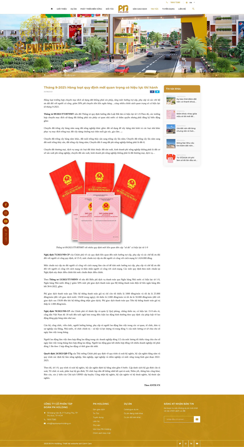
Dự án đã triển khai (132, 417)
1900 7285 (175, 2)
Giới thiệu (62, 9)
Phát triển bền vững (91, 9)
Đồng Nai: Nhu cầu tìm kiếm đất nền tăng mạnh (185, 144)
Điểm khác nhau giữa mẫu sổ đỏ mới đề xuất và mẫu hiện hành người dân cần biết (187, 115)
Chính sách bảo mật (102, 433)
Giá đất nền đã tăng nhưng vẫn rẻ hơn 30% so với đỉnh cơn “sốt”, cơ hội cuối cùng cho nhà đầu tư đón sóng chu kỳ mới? (187, 129)
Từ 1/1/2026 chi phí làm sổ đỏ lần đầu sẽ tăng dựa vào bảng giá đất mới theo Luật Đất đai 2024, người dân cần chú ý (187, 159)
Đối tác (110, 9)
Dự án (74, 9)
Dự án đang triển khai (133, 413)
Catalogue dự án (131, 409)
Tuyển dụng (168, 9)
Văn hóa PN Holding (102, 429)
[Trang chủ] (52, 9)
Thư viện (96, 425)
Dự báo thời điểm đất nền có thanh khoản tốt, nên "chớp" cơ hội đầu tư (187, 100)
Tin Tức (154, 9)
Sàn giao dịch (140, 9)
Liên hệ (182, 9)
